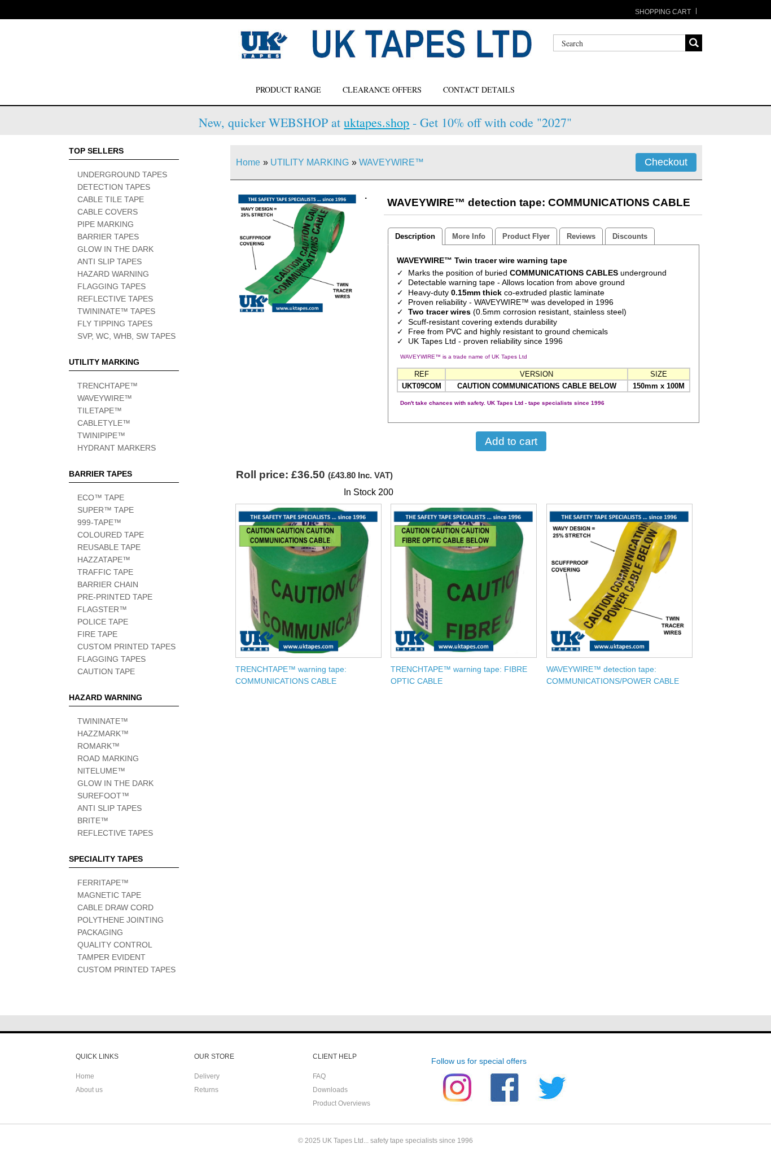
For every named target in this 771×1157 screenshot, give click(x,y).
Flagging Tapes (111, 286)
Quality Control (114, 944)
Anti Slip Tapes (109, 261)
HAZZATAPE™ (103, 559)
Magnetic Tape (109, 895)
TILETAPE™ (99, 410)
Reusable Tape (109, 547)
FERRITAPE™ (103, 882)
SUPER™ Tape (105, 509)
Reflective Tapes (115, 298)
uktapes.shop (376, 122)
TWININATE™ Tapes (116, 311)
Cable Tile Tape (110, 199)
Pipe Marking (105, 224)
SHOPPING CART (663, 12)
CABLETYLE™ (103, 422)
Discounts (629, 236)
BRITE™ (92, 820)
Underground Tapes (122, 174)
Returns (206, 1090)
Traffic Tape (105, 572)
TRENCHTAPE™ (107, 385)
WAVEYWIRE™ (104, 398)
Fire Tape (97, 634)
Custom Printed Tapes (126, 646)
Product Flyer (526, 236)
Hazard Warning (113, 273)
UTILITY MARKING (309, 162)
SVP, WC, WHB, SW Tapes (126, 335)
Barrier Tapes (108, 236)
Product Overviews (341, 1103)
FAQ (319, 1076)
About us (89, 1090)
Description (415, 236)
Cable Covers (107, 211)
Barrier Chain (107, 584)
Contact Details (479, 89)
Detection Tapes (113, 186)
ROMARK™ (98, 745)
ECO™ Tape (100, 497)
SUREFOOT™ (103, 795)
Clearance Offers (382, 89)
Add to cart (511, 441)
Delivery (207, 1076)
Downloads (330, 1090)
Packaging (100, 932)
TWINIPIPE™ (101, 435)
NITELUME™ (101, 770)
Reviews (581, 236)
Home (248, 162)
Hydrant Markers (116, 447)
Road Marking (108, 758)
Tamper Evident (111, 957)
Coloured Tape (110, 534)
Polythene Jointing (120, 919)
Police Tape (102, 621)
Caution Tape (106, 671)
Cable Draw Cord (115, 907)
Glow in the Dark (115, 249)
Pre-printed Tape (114, 596)
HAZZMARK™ (103, 733)
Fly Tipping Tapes (114, 323)
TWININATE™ (102, 721)
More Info (468, 236)
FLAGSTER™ (102, 609)
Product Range (288, 89)
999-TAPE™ (99, 522)
